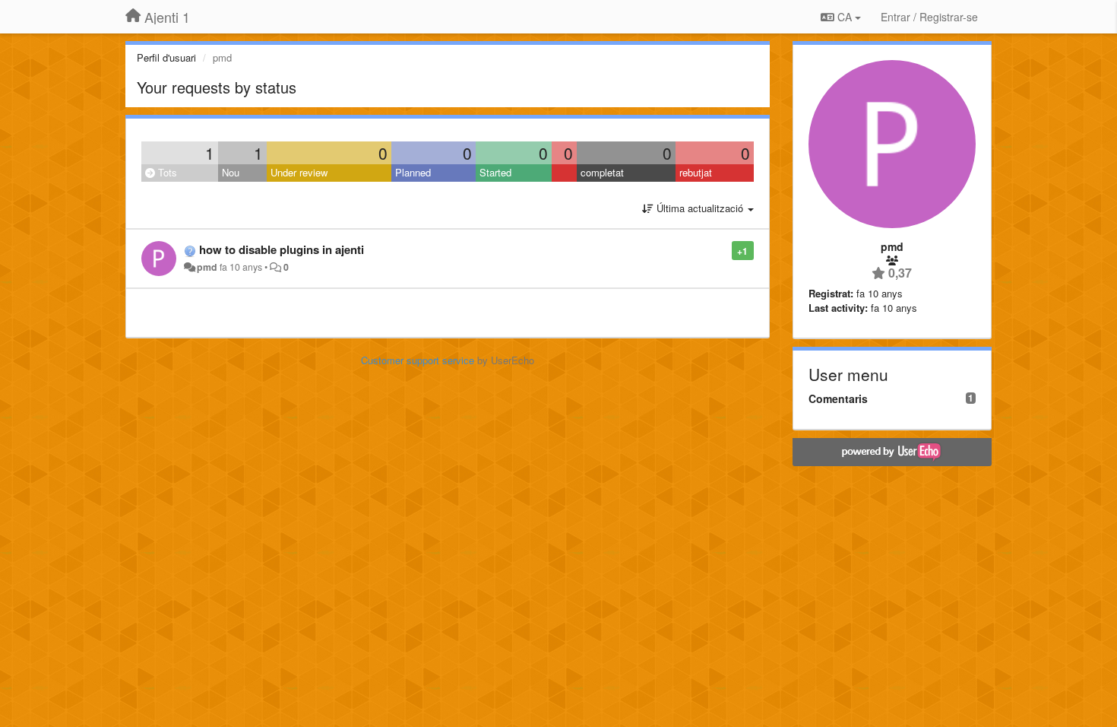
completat (602, 172)
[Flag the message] (724, 250)
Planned (413, 172)
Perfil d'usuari (166, 57)
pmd (207, 267)
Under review (299, 172)
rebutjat (695, 172)
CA (844, 16)
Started (495, 172)
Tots (166, 172)
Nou (230, 172)
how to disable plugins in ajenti (281, 249)
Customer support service (417, 360)
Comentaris (838, 398)
